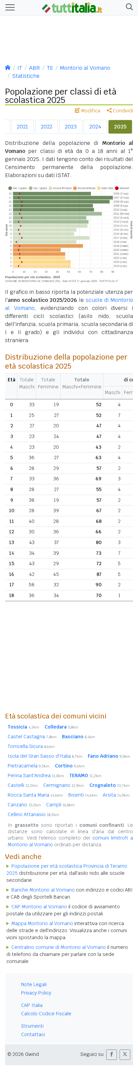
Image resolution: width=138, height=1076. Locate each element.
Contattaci (33, 1034)
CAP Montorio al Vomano (39, 907)
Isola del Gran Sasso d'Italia (45, 756)
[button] (128, 7)
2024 (95, 126)
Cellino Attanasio (33, 814)
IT (19, 67)
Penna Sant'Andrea (36, 775)
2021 (22, 126)
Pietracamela (29, 766)
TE (50, 67)
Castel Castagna (32, 737)
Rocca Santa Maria (35, 795)
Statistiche (26, 75)
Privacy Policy (36, 993)
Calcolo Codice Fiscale (46, 1014)
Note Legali (34, 984)
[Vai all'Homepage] (72, 7)
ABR (34, 67)
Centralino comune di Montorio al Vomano (58, 947)
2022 (46, 126)
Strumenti (32, 1026)
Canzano (24, 805)
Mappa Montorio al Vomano (42, 923)
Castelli (23, 785)
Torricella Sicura (31, 746)
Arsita (116, 795)
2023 (71, 126)
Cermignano (63, 785)
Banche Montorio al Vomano (43, 890)
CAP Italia (32, 1005)
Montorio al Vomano (85, 67)
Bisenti (82, 795)
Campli (60, 805)
